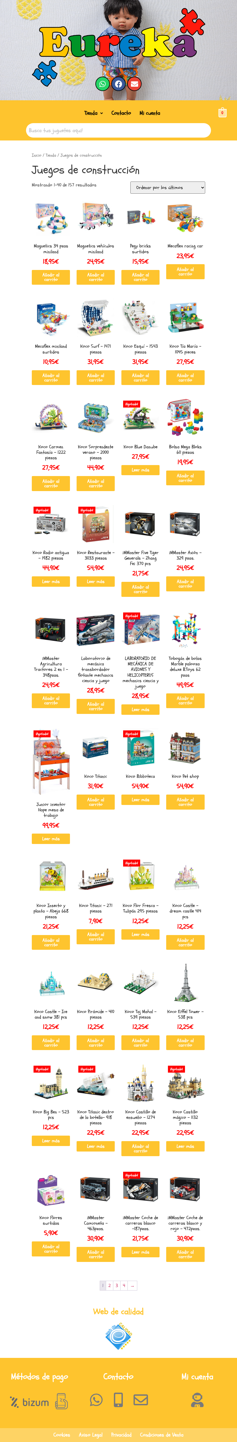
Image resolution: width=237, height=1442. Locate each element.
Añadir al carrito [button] (50, 277)
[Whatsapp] (102, 84)
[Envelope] (134, 84)
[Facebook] (118, 84)
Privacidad (121, 1435)
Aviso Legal (91, 1435)
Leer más (140, 470)
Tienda (90, 113)
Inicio (36, 155)
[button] (93, 113)
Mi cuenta (150, 113)
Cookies (61, 1435)
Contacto (121, 113)
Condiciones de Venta (162, 1435)
